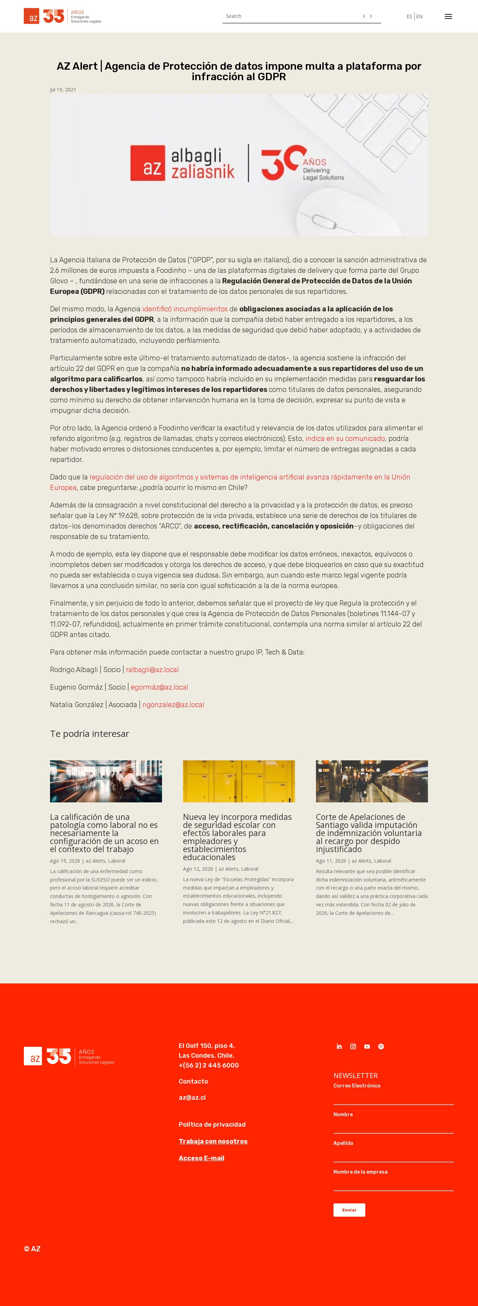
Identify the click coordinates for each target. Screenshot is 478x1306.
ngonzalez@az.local (173, 704)
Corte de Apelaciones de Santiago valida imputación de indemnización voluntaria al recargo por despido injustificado (369, 833)
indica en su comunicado (345, 438)
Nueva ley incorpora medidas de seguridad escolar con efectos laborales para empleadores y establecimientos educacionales (237, 837)
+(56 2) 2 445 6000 (209, 1065)
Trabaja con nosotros (213, 1141)
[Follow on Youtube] (367, 1046)
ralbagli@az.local (152, 669)
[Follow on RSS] (381, 1046)
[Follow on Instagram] (353, 1046)
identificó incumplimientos (185, 309)
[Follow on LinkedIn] (339, 1046)
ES (409, 16)
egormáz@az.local (159, 687)
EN (419, 16)
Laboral (116, 860)
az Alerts (95, 860)
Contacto (193, 1081)
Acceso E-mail (201, 1158)
